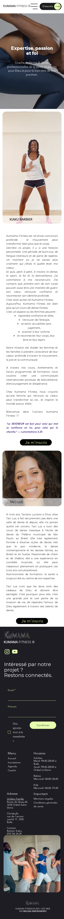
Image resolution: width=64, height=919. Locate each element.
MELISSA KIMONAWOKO (34, 911)
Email (11, 690)
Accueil (12, 758)
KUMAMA (9, 6)
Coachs (12, 770)
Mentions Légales (43, 798)
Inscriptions (14, 762)
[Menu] (34, 6)
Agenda (12, 766)
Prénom (12, 706)
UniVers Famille (15, 798)
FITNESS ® (23, 6)
